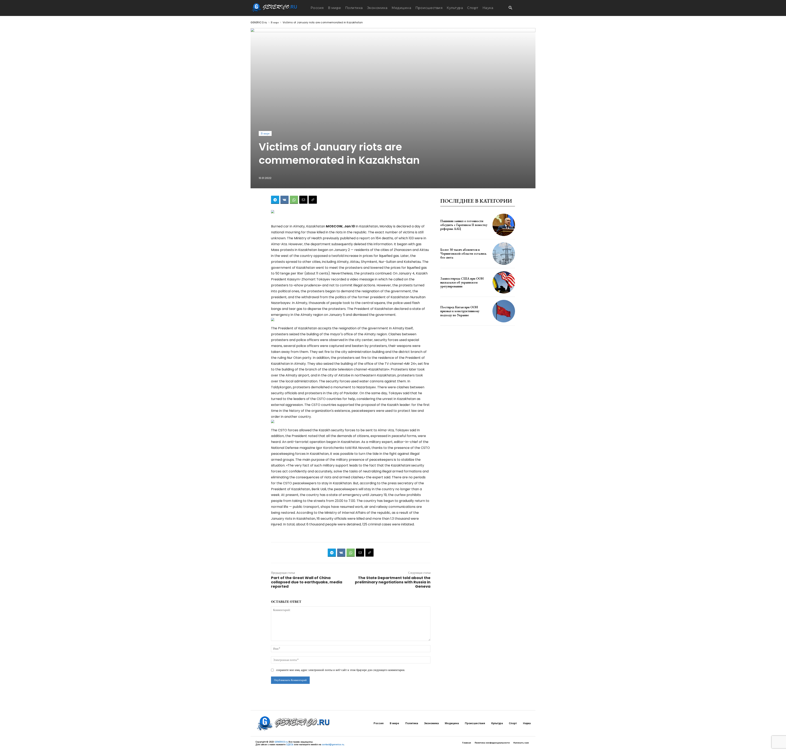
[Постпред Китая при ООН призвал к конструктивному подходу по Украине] (503, 311)
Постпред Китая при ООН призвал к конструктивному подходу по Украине (459, 311)
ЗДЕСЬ (290, 744)
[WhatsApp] (294, 200)
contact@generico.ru (333, 744)
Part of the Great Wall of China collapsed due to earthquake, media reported (306, 582)
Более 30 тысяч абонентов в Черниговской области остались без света (463, 253)
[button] (510, 8)
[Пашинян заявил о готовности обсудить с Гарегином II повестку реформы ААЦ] (503, 225)
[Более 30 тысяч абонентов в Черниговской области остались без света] (503, 253)
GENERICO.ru (259, 22)
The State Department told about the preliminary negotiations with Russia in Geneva (392, 582)
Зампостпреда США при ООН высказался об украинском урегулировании (462, 282)
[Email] (303, 200)
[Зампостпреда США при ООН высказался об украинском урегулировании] (503, 282)
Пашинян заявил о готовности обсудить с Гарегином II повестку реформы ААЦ (463, 225)
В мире (275, 22)
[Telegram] (275, 200)
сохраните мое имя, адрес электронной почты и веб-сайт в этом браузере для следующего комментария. (340, 670)
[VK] (284, 200)
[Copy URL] (313, 200)
